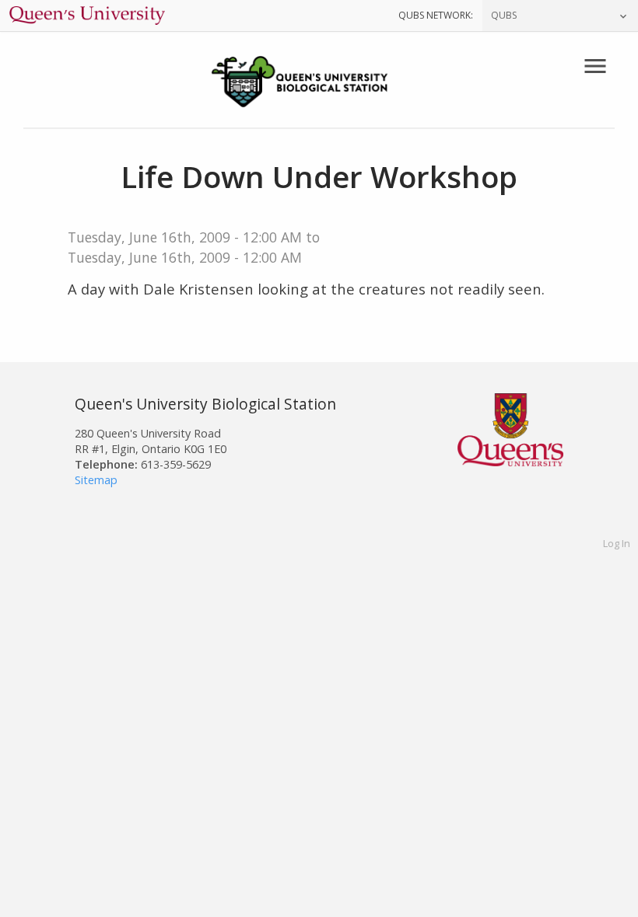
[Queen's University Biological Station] (319, 83)
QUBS (504, 15)
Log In (616, 543)
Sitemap (96, 479)
